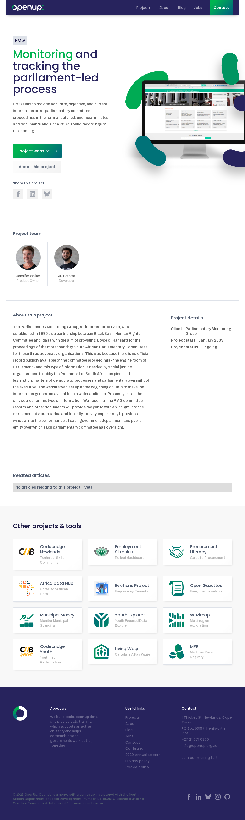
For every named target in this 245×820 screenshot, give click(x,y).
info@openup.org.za (199, 745)
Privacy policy (137, 761)
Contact (132, 742)
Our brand (134, 748)
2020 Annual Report (142, 754)
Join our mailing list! (199, 757)
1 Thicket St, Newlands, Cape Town (207, 720)
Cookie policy (137, 767)
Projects (132, 717)
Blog (129, 730)
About (130, 723)
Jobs (129, 736)
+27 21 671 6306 (195, 739)
